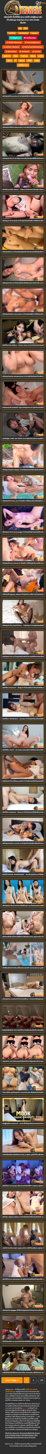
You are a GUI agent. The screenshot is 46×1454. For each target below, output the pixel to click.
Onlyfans (34, 33)
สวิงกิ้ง (29, 60)
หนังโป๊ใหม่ (11, 33)
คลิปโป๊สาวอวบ (23, 65)
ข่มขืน (37, 60)
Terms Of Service (30, 1437)
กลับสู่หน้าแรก (16, 38)
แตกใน (40, 56)
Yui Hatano (25, 51)
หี (15, 60)
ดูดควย (21, 60)
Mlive (15, 56)
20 (41, 1380)
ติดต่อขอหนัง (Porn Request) (14, 1437)
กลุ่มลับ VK (6, 56)
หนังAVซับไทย (23, 33)
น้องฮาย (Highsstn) (33, 42)
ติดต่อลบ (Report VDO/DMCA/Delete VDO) (24, 1435)
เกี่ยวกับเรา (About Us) (12, 1433)
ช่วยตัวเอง (24, 56)
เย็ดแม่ (9, 60)
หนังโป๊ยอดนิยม (30, 38)
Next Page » (12, 1380)
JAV (36, 1417)
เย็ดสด (33, 56)
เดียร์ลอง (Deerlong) (14, 42)
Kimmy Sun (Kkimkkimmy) (33, 47)
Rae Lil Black (11, 51)
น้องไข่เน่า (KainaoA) (12, 47)
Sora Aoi (37, 51)
